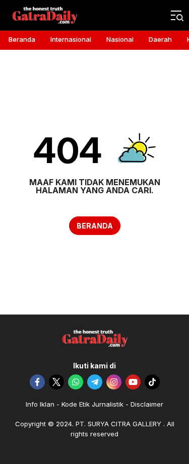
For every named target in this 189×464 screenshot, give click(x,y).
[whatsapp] (75, 382)
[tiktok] (152, 382)
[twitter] (56, 382)
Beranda (95, 225)
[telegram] (94, 382)
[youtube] (133, 382)
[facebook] (37, 382)
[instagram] (113, 382)
